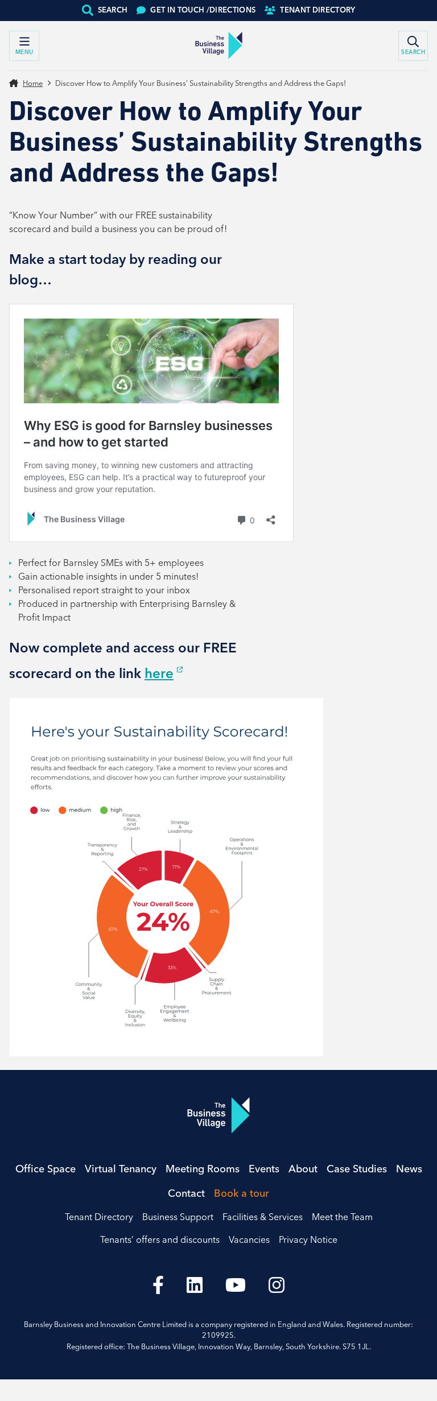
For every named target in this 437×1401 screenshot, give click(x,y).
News (409, 1168)
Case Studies (357, 1168)
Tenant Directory (317, 9)
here (159, 673)
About (303, 1168)
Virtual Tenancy (120, 1168)
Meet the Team (342, 1216)
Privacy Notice (308, 1239)
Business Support (177, 1216)
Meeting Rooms (203, 1168)
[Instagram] (276, 1285)
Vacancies (249, 1239)
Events (264, 1168)
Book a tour (241, 1193)
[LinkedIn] (194, 1285)
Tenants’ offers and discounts (160, 1239)
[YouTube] (235, 1285)
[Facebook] (158, 1285)
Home (33, 83)
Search (113, 9)
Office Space (45, 1168)
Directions (202, 9)
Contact (186, 1193)
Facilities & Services (262, 1216)
